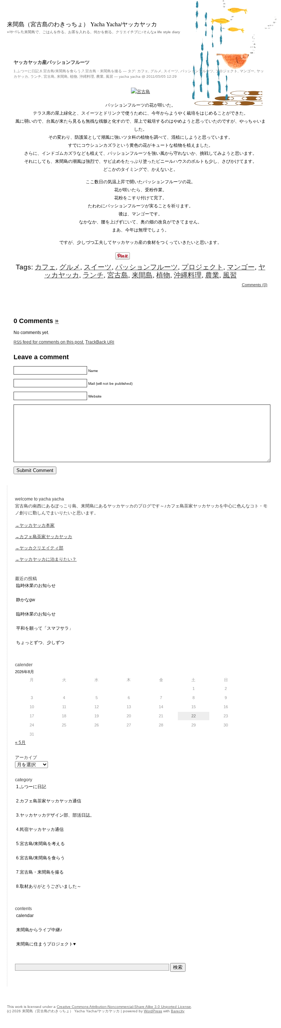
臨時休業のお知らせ (36, 585)
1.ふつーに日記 (26, 71)
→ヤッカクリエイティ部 (39, 548)
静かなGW (25, 599)
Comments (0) (254, 285)
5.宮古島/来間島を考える (40, 843)
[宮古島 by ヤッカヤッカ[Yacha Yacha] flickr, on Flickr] (140, 91)
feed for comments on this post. (49, 342)
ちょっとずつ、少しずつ (40, 642)
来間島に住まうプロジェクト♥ (46, 944)
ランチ (35, 76)
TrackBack (99, 342)
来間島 (62, 76)
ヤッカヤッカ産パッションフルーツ (52, 62)
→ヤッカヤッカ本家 (35, 525)
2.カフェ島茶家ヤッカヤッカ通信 (48, 800)
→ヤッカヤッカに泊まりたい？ (45, 559)
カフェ (142, 71)
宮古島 (49, 76)
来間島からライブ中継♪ (39, 929)
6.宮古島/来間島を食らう (60, 71)
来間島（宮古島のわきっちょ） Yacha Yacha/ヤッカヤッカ (82, 24)
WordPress (153, 1011)
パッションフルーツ (196, 71)
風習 (109, 76)
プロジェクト (226, 71)
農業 (100, 76)
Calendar (25, 915)
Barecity (177, 1011)
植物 (73, 76)
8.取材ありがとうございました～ (48, 886)
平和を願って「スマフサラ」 (44, 628)
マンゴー (247, 71)
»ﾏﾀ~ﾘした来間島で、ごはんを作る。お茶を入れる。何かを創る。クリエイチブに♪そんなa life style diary (93, 32)
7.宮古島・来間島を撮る (102, 71)
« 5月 (20, 742)
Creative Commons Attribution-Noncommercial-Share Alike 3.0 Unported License (124, 1007)
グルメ (155, 71)
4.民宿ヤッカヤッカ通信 (40, 829)
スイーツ (171, 71)
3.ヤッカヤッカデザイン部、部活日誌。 (55, 815)
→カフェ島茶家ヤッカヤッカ (43, 536)
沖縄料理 (86, 76)
